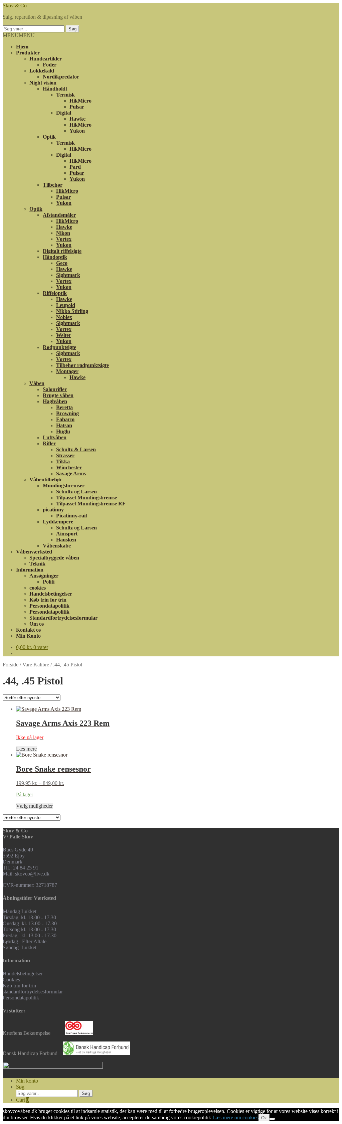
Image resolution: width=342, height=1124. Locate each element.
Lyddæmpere (58, 521)
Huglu (63, 431)
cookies (37, 588)
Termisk (65, 95)
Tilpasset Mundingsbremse (86, 497)
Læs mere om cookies (235, 1117)
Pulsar (76, 107)
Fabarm (65, 419)
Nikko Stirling (72, 311)
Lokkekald (41, 70)
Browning (67, 413)
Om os (36, 624)
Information (29, 570)
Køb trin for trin (47, 600)
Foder (49, 64)
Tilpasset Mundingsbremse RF (91, 503)
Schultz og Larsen (76, 491)
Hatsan (64, 425)
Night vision (42, 83)
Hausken (66, 539)
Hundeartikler (45, 58)
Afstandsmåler (59, 215)
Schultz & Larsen (76, 449)
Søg (72, 28)
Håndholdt (55, 89)
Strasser (65, 455)
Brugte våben (58, 395)
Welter (63, 335)
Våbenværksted (34, 551)
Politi (48, 582)
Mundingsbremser (63, 485)
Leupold (65, 305)
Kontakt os (28, 630)
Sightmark (68, 275)
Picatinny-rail (71, 515)
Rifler (49, 443)
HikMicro (80, 101)
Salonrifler (55, 389)
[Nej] (272, 1119)
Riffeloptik (55, 293)
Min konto (27, 1081)
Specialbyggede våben (54, 557)
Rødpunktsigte (59, 347)
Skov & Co (15, 5)
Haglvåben (55, 401)
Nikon (63, 233)
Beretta (64, 407)
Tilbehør (52, 185)
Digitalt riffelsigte (62, 251)
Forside (10, 664)
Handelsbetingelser (50, 594)
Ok (264, 1117)
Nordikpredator (61, 76)
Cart (22, 1100)
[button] (19, 35)
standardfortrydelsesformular (33, 991)
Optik (49, 137)
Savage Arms (71, 473)
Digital (63, 113)
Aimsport (66, 533)
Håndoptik (55, 257)
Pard (75, 167)
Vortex (63, 239)
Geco (61, 263)
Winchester (69, 467)
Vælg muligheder (34, 806)
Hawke (77, 119)
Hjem (22, 46)
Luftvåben (54, 437)
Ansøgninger (43, 576)
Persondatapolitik (49, 606)
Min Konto (28, 636)
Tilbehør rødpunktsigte (82, 365)
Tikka (63, 461)
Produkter (28, 52)
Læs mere (26, 749)
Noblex (64, 317)
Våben (36, 383)
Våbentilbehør (45, 479)
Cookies (11, 979)
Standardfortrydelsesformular (63, 618)
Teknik (37, 564)
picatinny (53, 509)
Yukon (77, 131)
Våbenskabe (57, 545)
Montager (67, 371)
